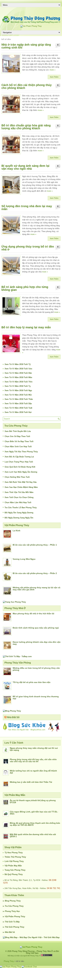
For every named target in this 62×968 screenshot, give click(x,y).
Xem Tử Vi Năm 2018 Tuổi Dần (18, 373)
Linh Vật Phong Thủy (14, 861)
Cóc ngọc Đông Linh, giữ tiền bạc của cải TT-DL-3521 (34, 813)
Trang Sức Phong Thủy (15, 870)
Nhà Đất (8, 932)
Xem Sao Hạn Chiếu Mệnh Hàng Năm (21, 487)
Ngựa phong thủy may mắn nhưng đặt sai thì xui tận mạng (34, 749)
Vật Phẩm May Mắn (13, 866)
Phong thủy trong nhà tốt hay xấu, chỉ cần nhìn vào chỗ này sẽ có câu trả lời (33, 760)
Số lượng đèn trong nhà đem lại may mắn (26, 208)
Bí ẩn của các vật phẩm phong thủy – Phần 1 (35, 545)
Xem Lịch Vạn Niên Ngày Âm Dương (21, 472)
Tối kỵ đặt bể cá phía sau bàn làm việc (31, 682)
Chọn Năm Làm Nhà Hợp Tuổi (18, 502)
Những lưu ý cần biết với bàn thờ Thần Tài (31, 782)
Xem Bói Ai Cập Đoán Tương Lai (19, 457)
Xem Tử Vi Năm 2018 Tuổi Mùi (18, 395)
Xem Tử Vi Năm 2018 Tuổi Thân (19, 399)
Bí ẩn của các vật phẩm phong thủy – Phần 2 (35, 573)
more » (52, 70)
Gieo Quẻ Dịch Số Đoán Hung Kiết (20, 467)
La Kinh (16, 530)
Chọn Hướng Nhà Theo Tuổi (17, 477)
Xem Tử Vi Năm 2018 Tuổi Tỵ (18, 386)
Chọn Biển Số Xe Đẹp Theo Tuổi (19, 441)
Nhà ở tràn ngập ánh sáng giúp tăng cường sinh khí (26, 46)
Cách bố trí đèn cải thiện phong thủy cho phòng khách (26, 86)
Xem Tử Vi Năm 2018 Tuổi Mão (18, 377)
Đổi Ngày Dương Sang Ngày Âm (19, 518)
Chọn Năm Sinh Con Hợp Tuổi (18, 446)
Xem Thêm (54, 77)
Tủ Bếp (16, 922)
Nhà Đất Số (13, 717)
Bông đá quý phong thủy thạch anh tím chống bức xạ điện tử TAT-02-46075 (35, 824)
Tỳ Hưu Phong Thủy (14, 852)
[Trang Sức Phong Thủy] (14, 602)
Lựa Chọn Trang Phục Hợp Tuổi (19, 462)
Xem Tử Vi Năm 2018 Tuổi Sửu (18, 369)
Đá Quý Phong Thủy (14, 874)
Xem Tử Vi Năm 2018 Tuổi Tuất (18, 408)
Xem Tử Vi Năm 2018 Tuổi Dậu (18, 403)
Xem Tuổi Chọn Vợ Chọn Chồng (19, 497)
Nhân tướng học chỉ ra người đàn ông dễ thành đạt (33, 772)
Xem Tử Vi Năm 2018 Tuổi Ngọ (18, 390)
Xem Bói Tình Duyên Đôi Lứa (18, 431)
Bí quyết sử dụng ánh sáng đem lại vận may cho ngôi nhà (25, 167)
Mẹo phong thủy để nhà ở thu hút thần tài (33, 613)
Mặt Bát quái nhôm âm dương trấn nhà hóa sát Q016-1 (33, 835)
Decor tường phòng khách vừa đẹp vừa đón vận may (37, 643)
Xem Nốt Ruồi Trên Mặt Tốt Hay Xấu (21, 482)
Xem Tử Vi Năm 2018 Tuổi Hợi (18, 412)
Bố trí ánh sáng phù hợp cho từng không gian (24, 288)
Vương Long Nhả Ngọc (24, 559)
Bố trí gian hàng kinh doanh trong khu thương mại (36, 697)
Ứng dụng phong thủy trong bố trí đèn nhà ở (27, 248)
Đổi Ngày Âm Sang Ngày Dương (19, 513)
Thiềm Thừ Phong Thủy (15, 857)
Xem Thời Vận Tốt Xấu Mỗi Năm (19, 492)
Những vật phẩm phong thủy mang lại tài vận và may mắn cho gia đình (36, 588)
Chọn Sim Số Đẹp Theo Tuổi (17, 436)
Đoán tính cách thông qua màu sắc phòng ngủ (36, 628)
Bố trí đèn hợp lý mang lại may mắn (26, 327)
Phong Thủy (15, 901)
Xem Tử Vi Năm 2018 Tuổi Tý (18, 364)
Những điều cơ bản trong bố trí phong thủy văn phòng (36, 669)
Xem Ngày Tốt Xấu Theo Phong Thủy (21, 452)
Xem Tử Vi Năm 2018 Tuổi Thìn (18, 382)
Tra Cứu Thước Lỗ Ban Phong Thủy (21, 507)
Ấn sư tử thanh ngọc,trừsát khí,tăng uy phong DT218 (33, 801)
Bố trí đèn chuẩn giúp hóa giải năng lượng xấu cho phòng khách (26, 127)
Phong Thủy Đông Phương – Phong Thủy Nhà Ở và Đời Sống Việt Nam (35, 952)
